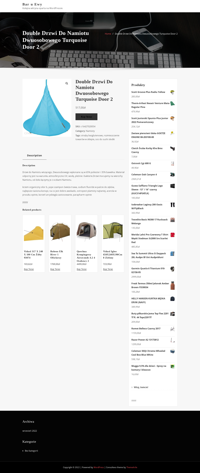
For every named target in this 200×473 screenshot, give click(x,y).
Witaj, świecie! (141, 387)
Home (108, 33)
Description (34, 155)
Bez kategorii (31, 450)
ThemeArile (131, 467)
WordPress (99, 467)
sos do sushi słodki (105, 139)
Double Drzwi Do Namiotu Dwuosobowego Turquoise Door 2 (146, 33)
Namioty (90, 130)
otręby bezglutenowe (92, 135)
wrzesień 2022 (29, 430)
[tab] (34, 156)
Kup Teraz (86, 116)
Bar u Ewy (32, 4)
